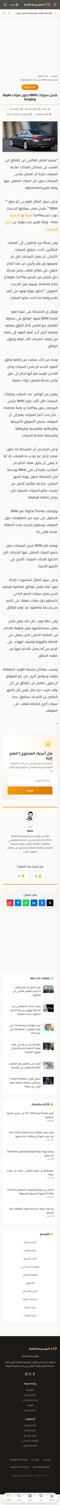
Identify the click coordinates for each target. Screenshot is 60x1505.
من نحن (46, 1459)
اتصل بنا (35, 1459)
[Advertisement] (30, 48)
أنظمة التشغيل (30, 1274)
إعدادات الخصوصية (19, 1467)
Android (15, 215)
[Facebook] (33, 1374)
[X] (30, 1374)
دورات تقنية (30, 1307)
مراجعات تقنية (30, 1299)
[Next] (4, 13)
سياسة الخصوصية (19, 1459)
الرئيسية (54, 76)
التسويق (30, 1283)
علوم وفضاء (30, 1250)
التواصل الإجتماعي (30, 1266)
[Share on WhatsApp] (26, 903)
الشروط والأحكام (41, 1467)
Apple (28, 215)
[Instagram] (10, 903)
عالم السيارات (30, 1315)
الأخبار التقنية (43, 76)
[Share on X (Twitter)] (50, 903)
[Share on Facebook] (42, 903)
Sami (44, 109)
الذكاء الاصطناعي (30, 1400)
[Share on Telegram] (18, 903)
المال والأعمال (30, 1291)
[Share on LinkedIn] (34, 903)
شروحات (30, 1405)
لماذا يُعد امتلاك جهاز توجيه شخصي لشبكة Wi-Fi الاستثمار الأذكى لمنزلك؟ (33, 13)
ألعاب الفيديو (30, 1258)
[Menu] (55, 4)
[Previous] (9, 13)
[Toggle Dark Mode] (5, 4)
